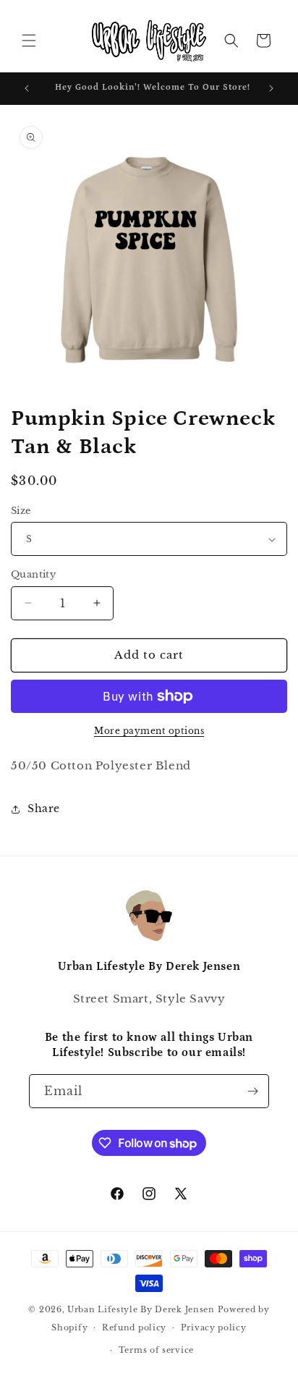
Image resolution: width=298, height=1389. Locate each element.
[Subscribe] (252, 1091)
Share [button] (43, 808)
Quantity (33, 574)
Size (21, 510)
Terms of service (156, 1350)
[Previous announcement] (27, 88)
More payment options (149, 730)
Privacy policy (214, 1327)
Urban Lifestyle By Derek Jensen (141, 1309)
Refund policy (134, 1327)
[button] (29, 40)
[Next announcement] (271, 88)
